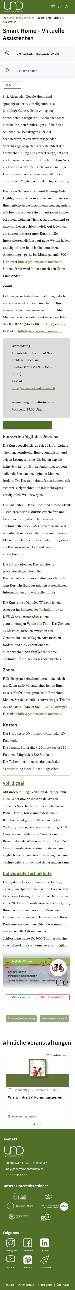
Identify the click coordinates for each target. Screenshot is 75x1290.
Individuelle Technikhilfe (27, 873)
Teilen (12, 85)
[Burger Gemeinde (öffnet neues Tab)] (19, 1216)
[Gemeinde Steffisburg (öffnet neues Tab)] (48, 1196)
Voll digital (13, 783)
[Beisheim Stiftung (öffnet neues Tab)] (20, 1205)
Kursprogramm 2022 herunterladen (27, 425)
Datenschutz (26, 1285)
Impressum (45, 1285)
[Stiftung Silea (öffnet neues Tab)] (54, 1206)
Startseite (8, 17)
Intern (10, 1285)
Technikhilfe (48, 609)
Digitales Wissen (25, 17)
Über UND (62, 1285)
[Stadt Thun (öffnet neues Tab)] (19, 1196)
